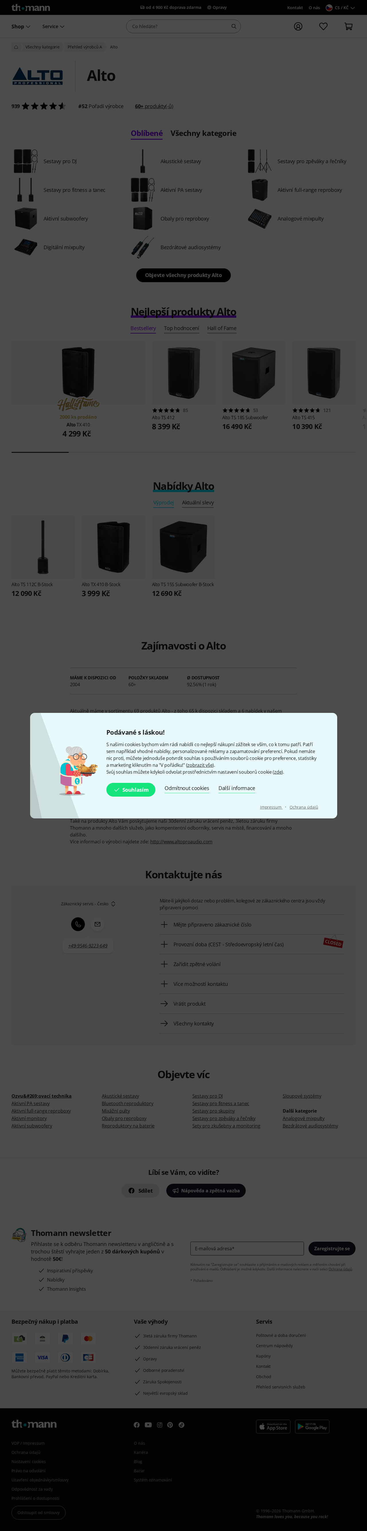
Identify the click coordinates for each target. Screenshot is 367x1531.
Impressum (271, 807)
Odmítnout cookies (187, 788)
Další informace (236, 788)
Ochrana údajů (304, 807)
